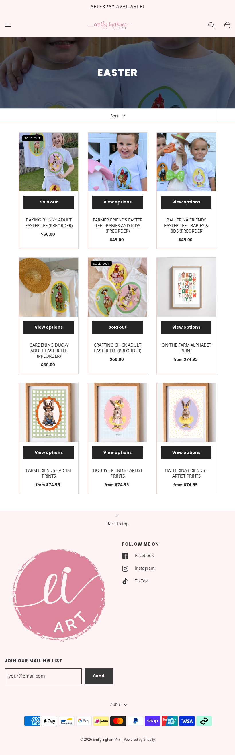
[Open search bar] (211, 25)
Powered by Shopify (139, 739)
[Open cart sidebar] (227, 25)
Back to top (117, 523)
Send (98, 676)
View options (117, 202)
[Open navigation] (8, 25)
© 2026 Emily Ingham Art (100, 739)
